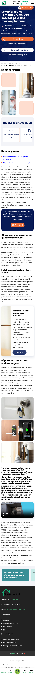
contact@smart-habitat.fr (16, 610)
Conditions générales (11, 639)
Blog (4, 630)
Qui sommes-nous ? (10, 623)
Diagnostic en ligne (19, 50)
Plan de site (7, 627)
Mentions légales (9, 642)
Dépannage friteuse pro (26, 664)
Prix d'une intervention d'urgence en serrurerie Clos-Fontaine (14, 575)
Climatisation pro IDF (24, 667)
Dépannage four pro (10, 667)
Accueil (3, 63)
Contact (6, 620)
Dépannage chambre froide (10, 664)
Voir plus (19, 352)
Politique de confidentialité (13, 646)
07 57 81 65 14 (19, 39)
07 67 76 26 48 (17, 225)
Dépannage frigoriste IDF (17, 661)
